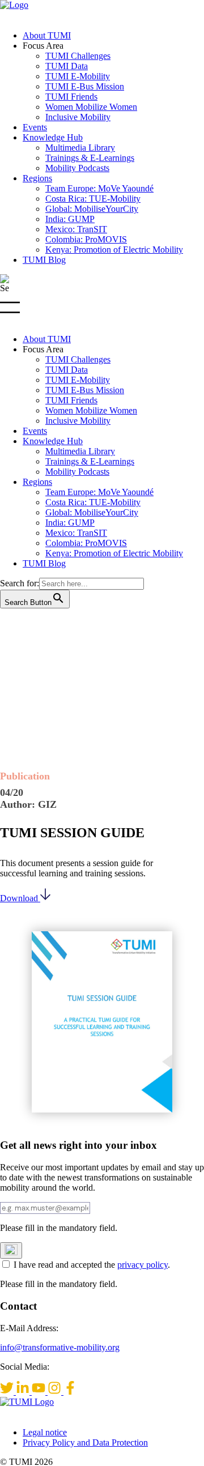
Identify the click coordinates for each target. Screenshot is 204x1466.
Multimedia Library (80, 147)
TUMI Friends (71, 96)
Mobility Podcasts (77, 168)
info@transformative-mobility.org (60, 1347)
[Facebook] (70, 1391)
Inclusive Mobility (77, 117)
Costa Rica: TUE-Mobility (93, 198)
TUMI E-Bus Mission (84, 86)
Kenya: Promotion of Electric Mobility (114, 249)
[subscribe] (11, 1250)
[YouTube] (40, 1391)
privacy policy (142, 1264)
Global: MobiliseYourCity (91, 209)
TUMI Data (66, 66)
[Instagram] (55, 1391)
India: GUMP (70, 219)
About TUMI (47, 35)
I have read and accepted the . (92, 1264)
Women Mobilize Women (91, 107)
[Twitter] (8, 1391)
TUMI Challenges (77, 56)
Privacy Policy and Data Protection (85, 1442)
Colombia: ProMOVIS (86, 239)
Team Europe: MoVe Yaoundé (99, 188)
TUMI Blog (44, 260)
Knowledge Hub (53, 137)
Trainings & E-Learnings (89, 158)
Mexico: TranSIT (76, 229)
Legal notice (45, 1432)
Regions (37, 178)
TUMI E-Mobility (77, 76)
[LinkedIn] (24, 1391)
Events (35, 127)
